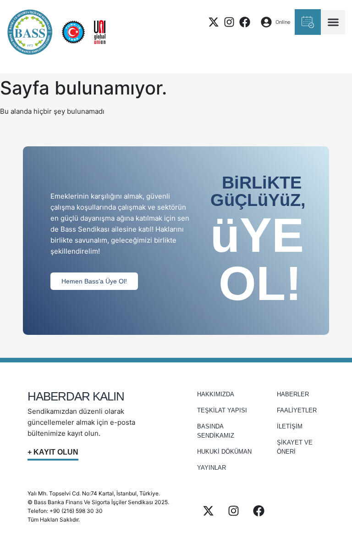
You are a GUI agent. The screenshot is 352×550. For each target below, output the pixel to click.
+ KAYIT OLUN (53, 452)
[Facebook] (244, 22)
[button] (333, 22)
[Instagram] (229, 22)
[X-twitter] (213, 22)
